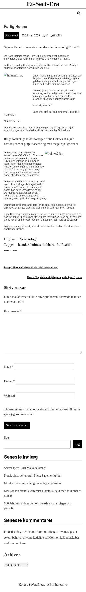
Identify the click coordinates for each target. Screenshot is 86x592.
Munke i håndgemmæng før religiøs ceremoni (33, 483)
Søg (6, 437)
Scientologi (11, 35)
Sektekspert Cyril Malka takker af (25, 468)
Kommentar (12, 311)
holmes (35, 245)
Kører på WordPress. (32, 584)
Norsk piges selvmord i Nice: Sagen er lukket (32, 475)
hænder (23, 245)
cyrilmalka (56, 35)
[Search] (78, 13)
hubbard (49, 245)
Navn (8, 366)
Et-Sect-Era (43, 3)
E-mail (9, 381)
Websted (9, 395)
